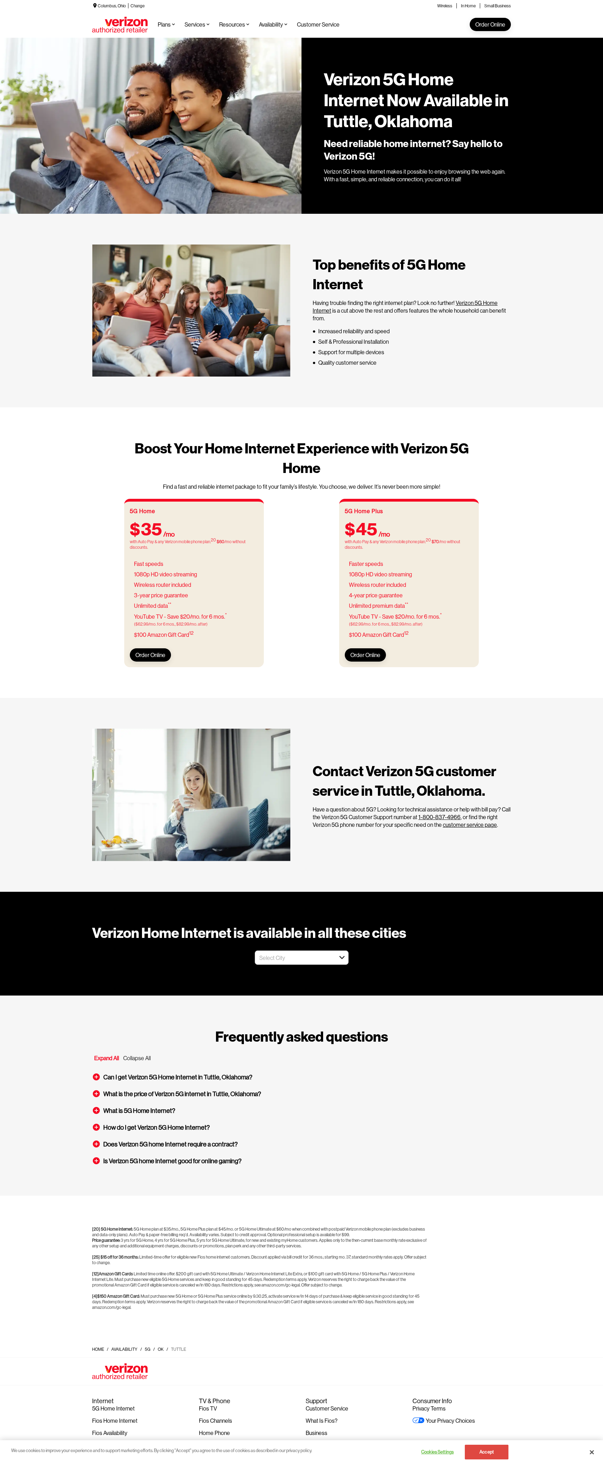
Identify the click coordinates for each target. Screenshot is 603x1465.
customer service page (470, 824)
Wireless (444, 5)
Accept (486, 1452)
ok (161, 1349)
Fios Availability (109, 1432)
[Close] (592, 1452)
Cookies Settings (437, 1452)
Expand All (106, 1058)
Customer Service (327, 1408)
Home (98, 1349)
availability (124, 1349)
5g (147, 1349)
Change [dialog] (137, 5)
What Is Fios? (321, 1420)
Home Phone (214, 1432)
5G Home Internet (113, 1408)
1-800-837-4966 (439, 817)
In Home (468, 5)
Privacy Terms (429, 1408)
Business (316, 1432)
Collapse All (137, 1058)
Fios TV (208, 1408)
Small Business (497, 5)
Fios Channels (215, 1420)
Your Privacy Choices (450, 1420)
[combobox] (294, 957)
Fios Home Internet (114, 1420)
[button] (342, 957)
